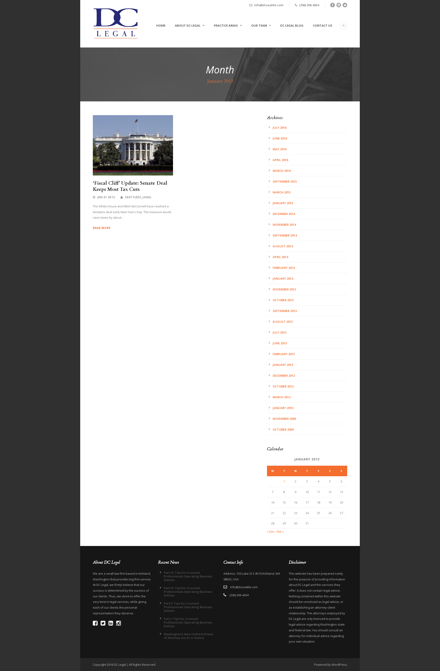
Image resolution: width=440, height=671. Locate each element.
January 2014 (283, 278)
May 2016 (279, 149)
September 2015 (285, 181)
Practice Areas (226, 25)
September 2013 (285, 311)
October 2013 (283, 300)
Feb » (280, 531)
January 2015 (283, 203)
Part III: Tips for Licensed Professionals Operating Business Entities (188, 591)
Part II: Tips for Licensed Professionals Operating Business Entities (188, 607)
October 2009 (283, 429)
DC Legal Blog (291, 25)
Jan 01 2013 (106, 197)
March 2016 (282, 171)
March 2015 (282, 192)
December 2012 (284, 375)
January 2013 (283, 365)
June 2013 (280, 343)
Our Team (259, 25)
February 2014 (284, 268)
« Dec (271, 531)
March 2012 (282, 397)
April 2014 (280, 257)
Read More (101, 228)
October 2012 (283, 386)
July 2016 (279, 127)
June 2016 (280, 138)
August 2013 (283, 322)
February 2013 (284, 354)
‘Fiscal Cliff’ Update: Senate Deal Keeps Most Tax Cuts (130, 186)
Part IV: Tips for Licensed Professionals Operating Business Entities (188, 576)
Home (160, 25)
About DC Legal (188, 25)
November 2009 (284, 419)
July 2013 (279, 332)
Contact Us (322, 25)
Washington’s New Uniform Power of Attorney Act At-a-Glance (189, 636)
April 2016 (280, 160)
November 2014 (284, 225)
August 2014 (283, 246)
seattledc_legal (138, 197)
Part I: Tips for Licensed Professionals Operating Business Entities (188, 622)
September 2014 (285, 235)
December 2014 (284, 214)
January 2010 (283, 408)
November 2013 (284, 289)
